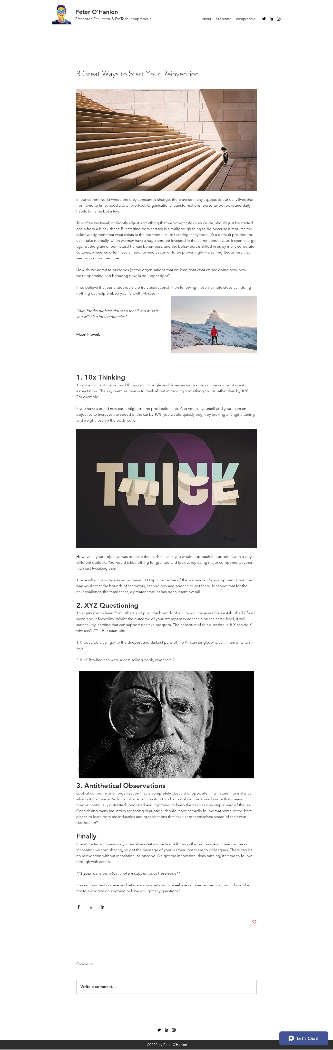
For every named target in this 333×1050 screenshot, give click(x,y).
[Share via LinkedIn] (102, 907)
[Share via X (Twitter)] (90, 907)
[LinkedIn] (271, 18)
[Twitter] (264, 18)
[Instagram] (278, 18)
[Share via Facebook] (78, 907)
